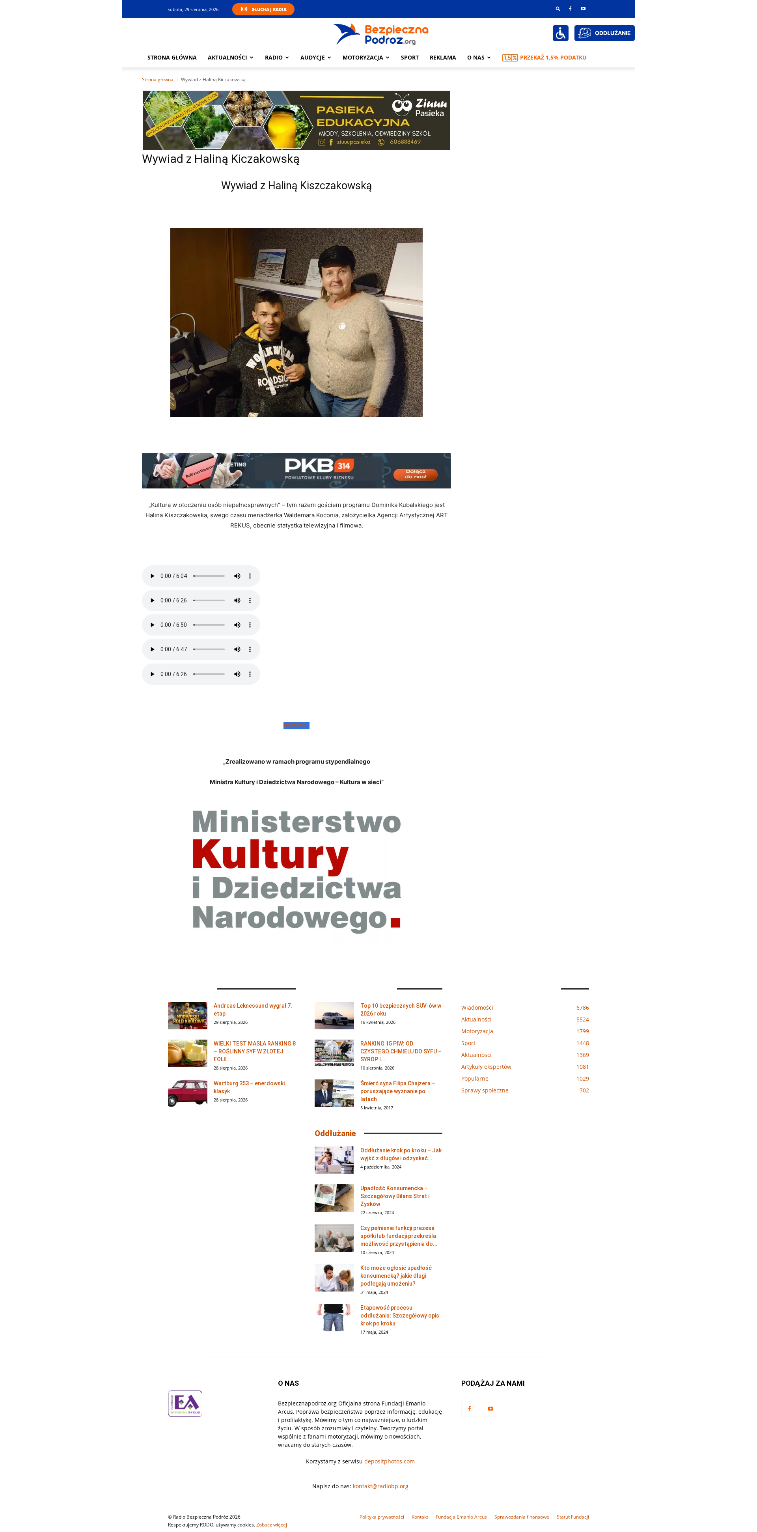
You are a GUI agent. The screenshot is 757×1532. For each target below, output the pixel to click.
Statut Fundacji (573, 1516)
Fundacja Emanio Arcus (461, 1516)
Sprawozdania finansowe (521, 1516)
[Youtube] (583, 8)
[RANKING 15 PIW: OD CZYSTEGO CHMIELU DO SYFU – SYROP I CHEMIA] (334, 1053)
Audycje (312, 57)
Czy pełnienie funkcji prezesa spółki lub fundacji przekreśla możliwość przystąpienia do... (399, 1236)
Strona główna (172, 57)
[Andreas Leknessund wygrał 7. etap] (187, 1015)
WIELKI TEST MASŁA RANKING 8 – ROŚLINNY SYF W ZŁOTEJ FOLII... (255, 1051)
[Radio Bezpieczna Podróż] (381, 34)
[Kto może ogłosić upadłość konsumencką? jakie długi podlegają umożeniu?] (334, 1278)
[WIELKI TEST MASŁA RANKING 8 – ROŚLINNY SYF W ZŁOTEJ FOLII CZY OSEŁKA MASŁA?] (187, 1053)
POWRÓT (296, 725)
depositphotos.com (389, 1461)
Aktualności (227, 57)
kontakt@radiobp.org (380, 1486)
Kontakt (420, 1516)
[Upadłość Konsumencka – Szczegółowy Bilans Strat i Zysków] (334, 1198)
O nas (476, 57)
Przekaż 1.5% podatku (553, 57)
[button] (558, 8)
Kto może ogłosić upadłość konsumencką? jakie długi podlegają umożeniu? (396, 1276)
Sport (410, 57)
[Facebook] (570, 8)
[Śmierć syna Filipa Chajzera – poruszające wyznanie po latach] (334, 1093)
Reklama (443, 57)
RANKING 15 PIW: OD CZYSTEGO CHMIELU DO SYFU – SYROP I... (401, 1051)
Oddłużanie (335, 1133)
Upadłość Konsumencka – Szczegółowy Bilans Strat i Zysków (394, 1196)
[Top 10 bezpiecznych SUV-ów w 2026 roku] (334, 1015)
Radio (274, 57)
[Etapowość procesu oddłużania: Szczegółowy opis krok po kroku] (334, 1317)
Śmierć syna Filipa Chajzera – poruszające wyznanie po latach (397, 1091)
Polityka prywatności (382, 1516)
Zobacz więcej (271, 1524)
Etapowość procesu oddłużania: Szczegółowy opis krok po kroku (399, 1316)
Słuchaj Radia (269, 9)
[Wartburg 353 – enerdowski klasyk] (187, 1093)
